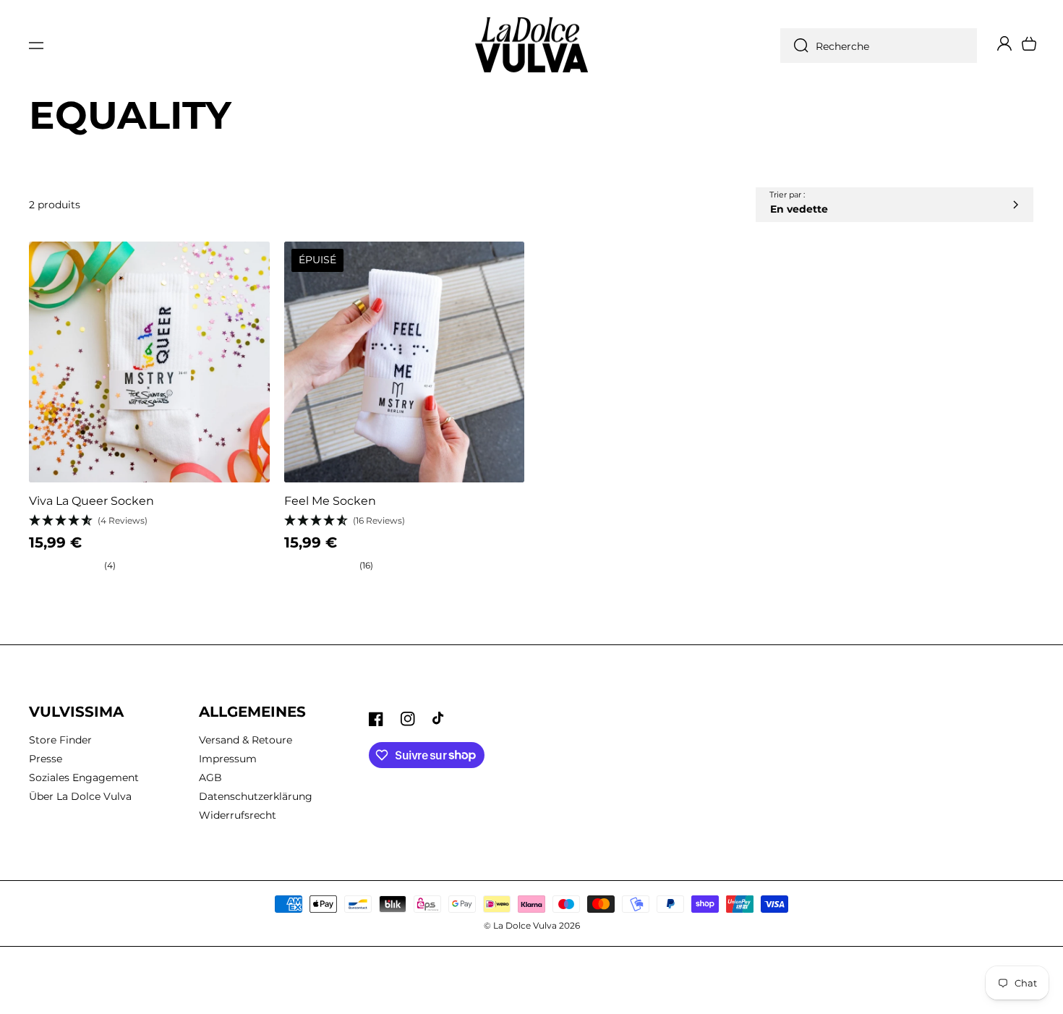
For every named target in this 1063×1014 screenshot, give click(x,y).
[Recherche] (798, 45)
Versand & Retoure (245, 739)
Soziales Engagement (84, 777)
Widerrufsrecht (237, 815)
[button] (36, 45)
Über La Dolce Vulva (80, 796)
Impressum (228, 758)
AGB (210, 777)
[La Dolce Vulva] (532, 45)
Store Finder (60, 739)
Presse (45, 758)
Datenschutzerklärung (255, 796)
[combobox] (879, 45)
